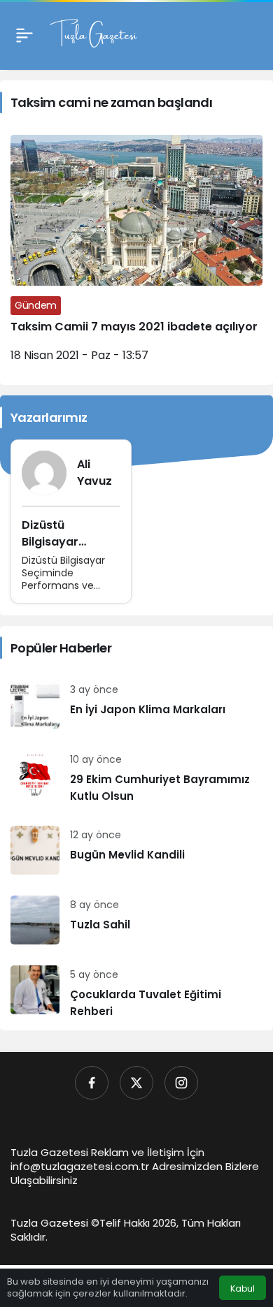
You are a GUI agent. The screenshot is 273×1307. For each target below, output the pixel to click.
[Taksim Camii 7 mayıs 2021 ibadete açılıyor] (136, 254)
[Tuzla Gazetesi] (93, 34)
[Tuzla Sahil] (136, 920)
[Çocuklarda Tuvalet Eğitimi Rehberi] (136, 992)
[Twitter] (136, 1083)
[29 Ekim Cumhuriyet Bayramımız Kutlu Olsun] (136, 777)
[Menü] (24, 35)
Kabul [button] (242, 1288)
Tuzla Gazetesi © (54, 1222)
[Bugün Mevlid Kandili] (136, 850)
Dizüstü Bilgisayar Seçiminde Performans (56, 550)
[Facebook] (91, 1083)
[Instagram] (181, 1083)
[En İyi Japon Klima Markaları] (136, 705)
